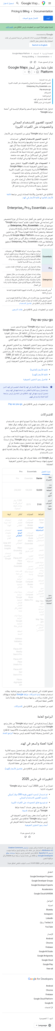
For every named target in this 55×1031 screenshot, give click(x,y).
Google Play (48, 964)
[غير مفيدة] (31, 62)
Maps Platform (36, 3)
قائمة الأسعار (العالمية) (39, 369)
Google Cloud (47, 960)
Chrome (49, 943)
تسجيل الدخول (8, 3)
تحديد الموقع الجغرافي (19, 533)
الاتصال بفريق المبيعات (30, 18)
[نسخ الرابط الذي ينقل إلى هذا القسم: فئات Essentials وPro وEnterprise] (50, 212)
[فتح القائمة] (49, 3)
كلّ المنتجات (49, 1007)
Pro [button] (20, 471)
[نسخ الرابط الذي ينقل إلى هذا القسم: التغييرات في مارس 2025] (19, 779)
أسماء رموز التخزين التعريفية (36, 825)
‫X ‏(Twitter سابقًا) (46, 922)
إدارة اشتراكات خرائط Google (28, 694)
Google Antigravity (45, 956)
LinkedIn (49, 918)
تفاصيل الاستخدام (25, 303)
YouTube (49, 927)
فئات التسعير (17, 309)
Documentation (43, 11)
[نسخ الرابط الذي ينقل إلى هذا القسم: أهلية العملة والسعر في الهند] (18, 743)
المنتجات (36, 53)
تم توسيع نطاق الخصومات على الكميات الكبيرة (29, 802)
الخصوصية (43, 1018)
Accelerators (47, 889)
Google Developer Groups (42, 881)
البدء (48, 18)
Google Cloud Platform (43, 999)
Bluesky (49, 910)
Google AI (49, 1003)
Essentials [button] (32, 471)
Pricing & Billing (20, 11)
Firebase (49, 947)
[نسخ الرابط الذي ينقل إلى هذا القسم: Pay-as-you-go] (28, 320)
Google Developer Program (41, 876)
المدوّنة (50, 905)
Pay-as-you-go (15, 404)
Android (49, 938)
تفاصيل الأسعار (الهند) (13, 768)
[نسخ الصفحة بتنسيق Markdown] (29, 72)
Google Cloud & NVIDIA (43, 894)
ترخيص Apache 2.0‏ (46, 853)
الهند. (31, 397)
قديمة (24, 810)
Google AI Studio (46, 951)
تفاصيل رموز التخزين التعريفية (35, 379)
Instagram (48, 914)
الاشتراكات (9, 27)
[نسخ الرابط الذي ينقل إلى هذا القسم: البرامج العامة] (34, 716)
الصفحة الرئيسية (47, 53)
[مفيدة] (35, 62)
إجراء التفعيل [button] (45, 471)
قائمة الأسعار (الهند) (40, 374)
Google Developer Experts (42, 885)
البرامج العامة (8, 733)
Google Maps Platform (21, 53)
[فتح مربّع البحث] (17, 3)
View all (49, 969)
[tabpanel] (27, 581)
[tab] (46, 471)
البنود (51, 1018)
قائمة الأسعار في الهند (30, 197)
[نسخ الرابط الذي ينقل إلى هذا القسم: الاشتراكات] (38, 414)
